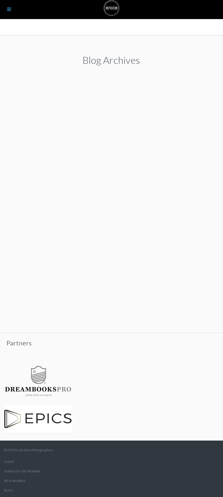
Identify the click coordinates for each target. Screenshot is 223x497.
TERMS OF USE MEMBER (22, 471)
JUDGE (9, 462)
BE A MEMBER (14, 481)
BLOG (8, 490)
